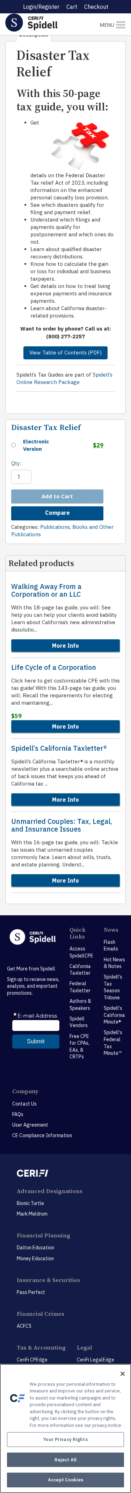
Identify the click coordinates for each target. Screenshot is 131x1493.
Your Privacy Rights (65, 1439)
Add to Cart (57, 496)
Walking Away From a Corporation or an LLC (46, 590)
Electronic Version (36, 445)
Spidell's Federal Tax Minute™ (113, 1042)
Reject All (65, 1460)
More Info (65, 645)
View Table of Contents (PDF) (65, 352)
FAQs (17, 1114)
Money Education (35, 1258)
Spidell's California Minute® (114, 1015)
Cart (71, 6)
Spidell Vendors (79, 1022)
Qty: (16, 463)
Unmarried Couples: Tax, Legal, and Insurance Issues (61, 825)
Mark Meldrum (32, 1214)
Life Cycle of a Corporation (53, 667)
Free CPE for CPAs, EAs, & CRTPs (79, 1046)
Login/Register (41, 6)
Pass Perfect (31, 1292)
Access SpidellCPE (81, 952)
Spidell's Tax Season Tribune (113, 987)
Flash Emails (111, 945)
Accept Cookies (65, 1480)
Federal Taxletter (80, 987)
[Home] (43, 22)
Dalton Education (35, 1247)
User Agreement (30, 1125)
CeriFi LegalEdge (95, 1360)
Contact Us (24, 1104)
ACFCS (24, 1326)
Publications (55, 527)
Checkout (96, 6)
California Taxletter (80, 969)
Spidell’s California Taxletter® (59, 748)
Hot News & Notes (114, 963)
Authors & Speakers (80, 1004)
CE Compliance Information (42, 1135)
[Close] (122, 1374)
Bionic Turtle (30, 1203)
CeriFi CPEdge (32, 1360)
